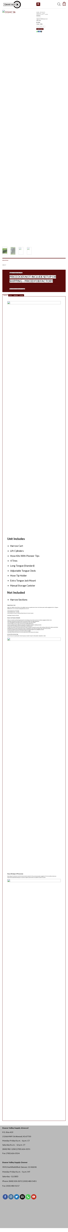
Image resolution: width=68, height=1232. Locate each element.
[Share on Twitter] (39, 31)
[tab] (5, 295)
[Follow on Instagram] (11, 1196)
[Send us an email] (22, 1196)
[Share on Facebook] (38, 31)
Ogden (46, 14)
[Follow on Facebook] (5, 1196)
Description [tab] (5, 260)
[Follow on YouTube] (33, 1196)
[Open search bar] (59, 4)
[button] (64, 4)
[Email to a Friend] (41, 31)
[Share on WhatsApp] (37, 31)
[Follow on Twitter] (16, 1196)
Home (37, 12)
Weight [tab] (4, 264)
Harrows (38, 13)
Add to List (40, 29)
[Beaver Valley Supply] (18, 4)
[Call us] (28, 1196)
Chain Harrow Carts (40, 14)
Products (42, 12)
